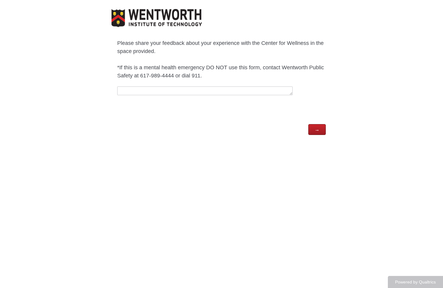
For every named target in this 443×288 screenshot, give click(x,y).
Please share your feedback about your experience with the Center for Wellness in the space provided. (220, 59)
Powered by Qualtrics (415, 282)
